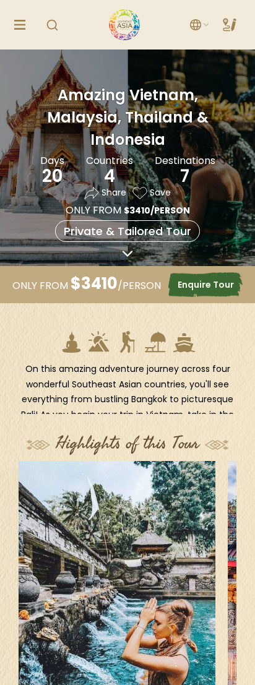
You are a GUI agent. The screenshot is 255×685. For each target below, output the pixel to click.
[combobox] (199, 25)
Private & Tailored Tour (127, 231)
